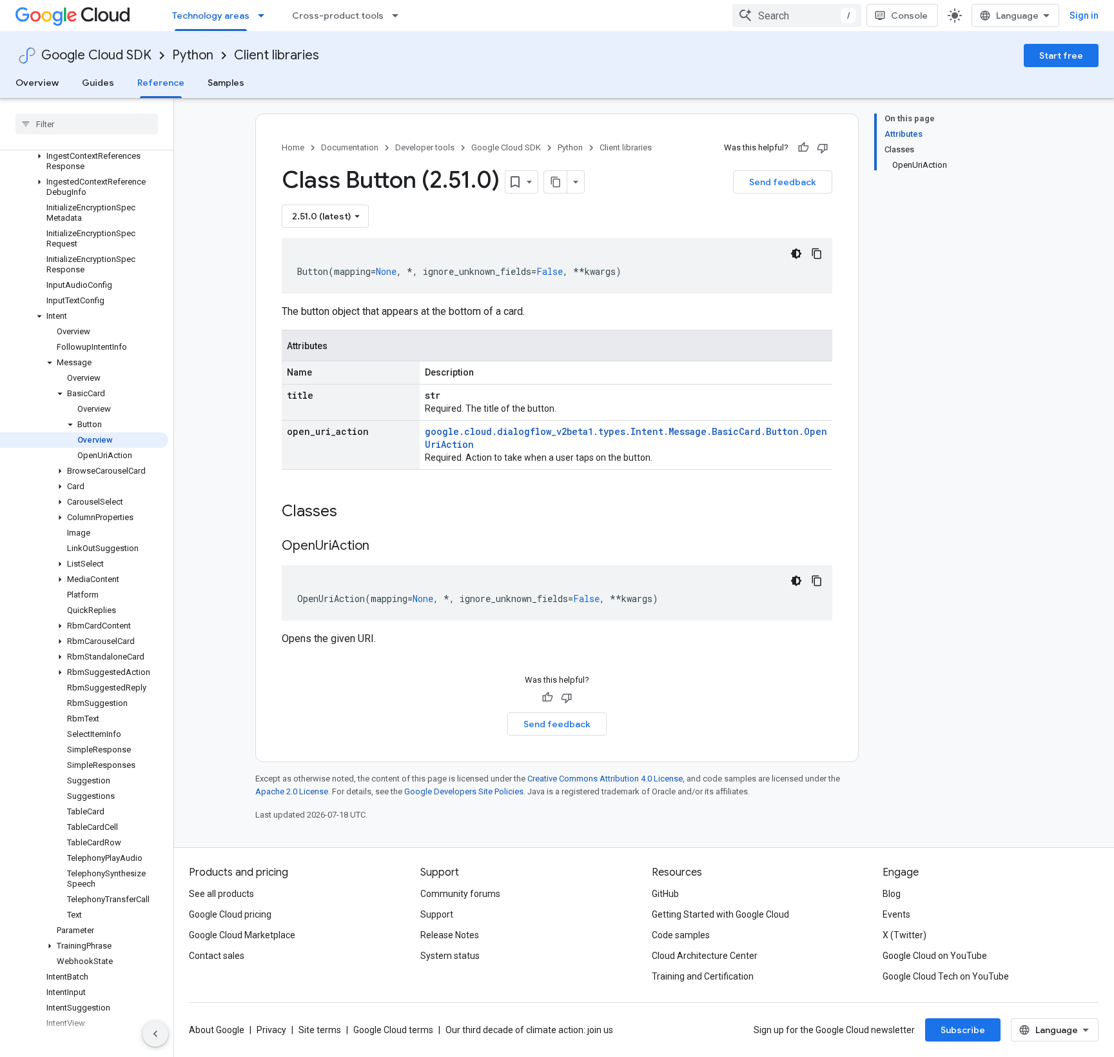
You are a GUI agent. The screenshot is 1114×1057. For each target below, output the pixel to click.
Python (192, 55)
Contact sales (216, 956)
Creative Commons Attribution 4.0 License (605, 778)
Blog (892, 894)
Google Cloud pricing (230, 914)
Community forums (460, 894)
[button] (84, 161)
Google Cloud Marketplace (242, 935)
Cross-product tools (338, 15)
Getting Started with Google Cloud (720, 914)
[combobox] (796, 15)
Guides (98, 82)
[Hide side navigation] (155, 1034)
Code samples (681, 935)
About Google (216, 1030)
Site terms (319, 1030)
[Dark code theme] (796, 253)
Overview (37, 82)
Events (896, 914)
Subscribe (963, 1030)
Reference (160, 82)
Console (909, 15)
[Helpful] (803, 147)
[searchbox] (86, 124)
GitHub (665, 894)
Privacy (271, 1030)
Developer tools (424, 147)
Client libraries (276, 55)
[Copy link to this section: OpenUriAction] (382, 546)
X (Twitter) (904, 935)
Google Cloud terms (393, 1030)
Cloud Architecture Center (704, 956)
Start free (1061, 55)
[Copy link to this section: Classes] (354, 512)
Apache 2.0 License (291, 791)
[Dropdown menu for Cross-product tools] (399, 15)
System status (450, 956)
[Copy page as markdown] (555, 182)
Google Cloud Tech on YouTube (946, 976)
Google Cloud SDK (96, 55)
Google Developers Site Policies (463, 791)
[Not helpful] (822, 147)
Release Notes (449, 935)
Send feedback (782, 182)
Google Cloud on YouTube (935, 956)
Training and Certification (703, 976)
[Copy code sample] (816, 253)
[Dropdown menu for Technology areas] (264, 15)
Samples (226, 82)
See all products (221, 894)
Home (293, 147)
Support (436, 914)
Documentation (349, 147)
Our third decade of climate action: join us (529, 1030)
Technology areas (210, 15)
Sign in (1084, 15)
